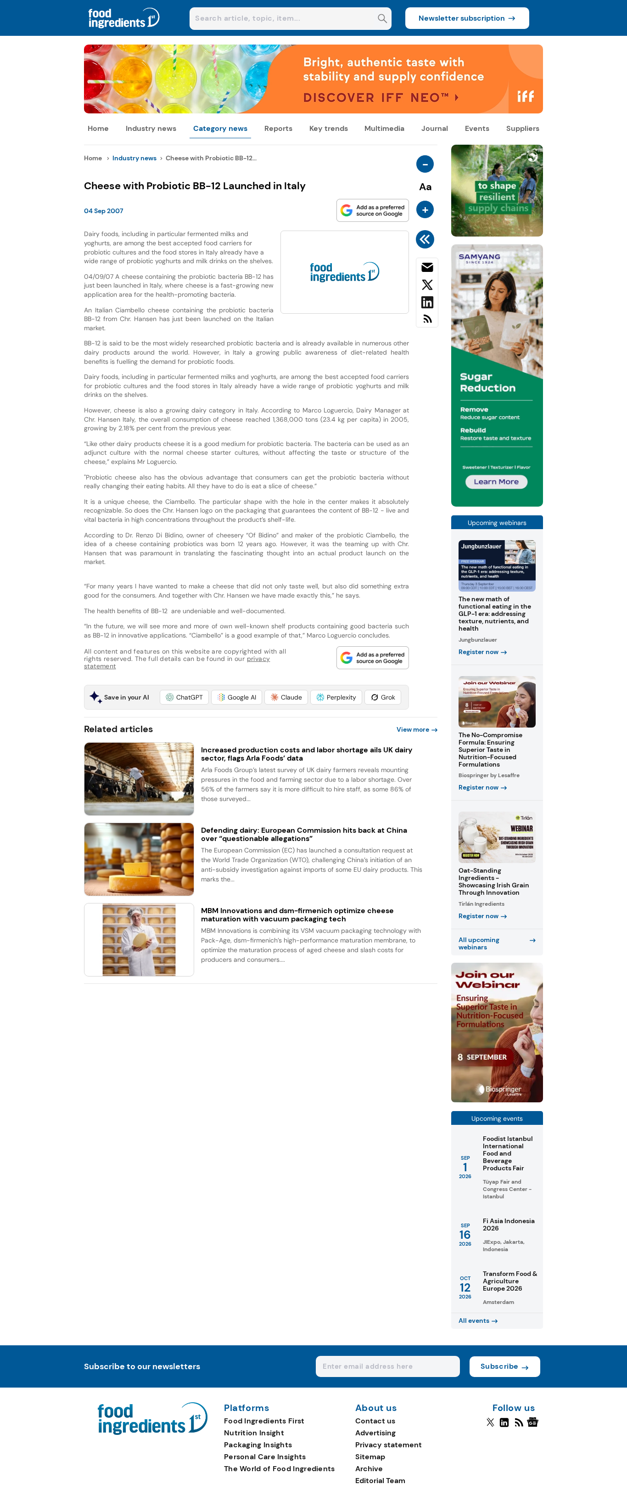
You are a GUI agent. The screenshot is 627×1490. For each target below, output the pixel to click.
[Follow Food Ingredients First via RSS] (519, 1426)
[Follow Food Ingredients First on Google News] (534, 1426)
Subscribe (500, 1366)
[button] (184, 697)
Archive (369, 1468)
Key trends (328, 128)
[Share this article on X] (427, 286)
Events (477, 128)
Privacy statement (388, 1444)
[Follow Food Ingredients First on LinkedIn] (504, 1426)
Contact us (375, 1421)
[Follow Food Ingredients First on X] (490, 1426)
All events (474, 1320)
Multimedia (384, 128)
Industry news (151, 128)
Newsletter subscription (462, 18)
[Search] (382, 19)
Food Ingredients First (264, 1421)
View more (413, 729)
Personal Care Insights (265, 1456)
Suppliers (522, 128)
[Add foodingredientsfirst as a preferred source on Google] (372, 210)
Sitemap (370, 1456)
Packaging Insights (258, 1444)
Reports (278, 128)
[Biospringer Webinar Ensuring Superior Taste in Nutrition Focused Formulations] (497, 1099)
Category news (220, 128)
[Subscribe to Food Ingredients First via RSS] (427, 322)
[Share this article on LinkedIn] (427, 304)
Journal (434, 128)
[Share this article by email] (427, 269)
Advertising (375, 1432)
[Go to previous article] (426, 239)
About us (376, 1408)
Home (98, 128)
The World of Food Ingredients (279, 1468)
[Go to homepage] (152, 1432)
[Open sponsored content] (313, 111)
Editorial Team (380, 1480)
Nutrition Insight (254, 1432)
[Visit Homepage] (124, 33)
